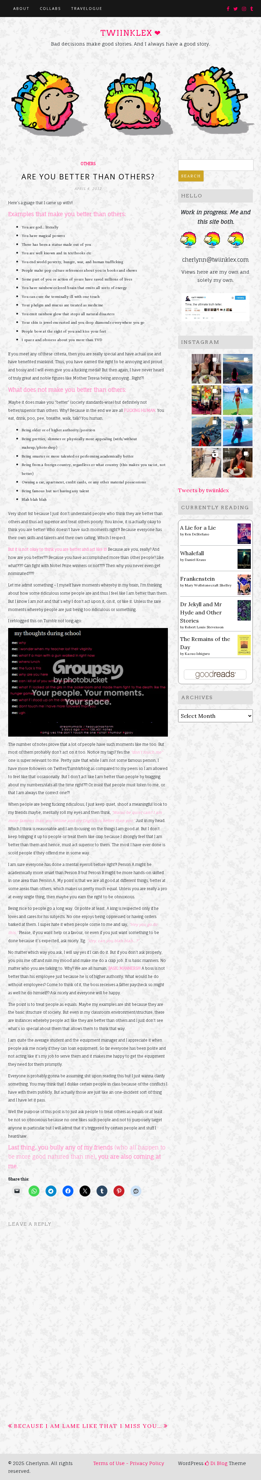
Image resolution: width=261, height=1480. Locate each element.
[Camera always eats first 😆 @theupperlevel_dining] (206, 366)
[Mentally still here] (237, 429)
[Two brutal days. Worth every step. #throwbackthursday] (206, 429)
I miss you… (141, 1425)
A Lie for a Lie (198, 527)
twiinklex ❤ (130, 33)
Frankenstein (197, 578)
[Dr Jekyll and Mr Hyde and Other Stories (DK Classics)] (244, 609)
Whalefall (192, 553)
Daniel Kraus (195, 560)
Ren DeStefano (197, 534)
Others (88, 163)
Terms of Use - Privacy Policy (128, 1463)
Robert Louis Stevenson (204, 627)
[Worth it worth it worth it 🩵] (237, 398)
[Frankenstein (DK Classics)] (244, 584)
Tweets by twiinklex (203, 490)
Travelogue (86, 8)
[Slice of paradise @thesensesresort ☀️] (206, 460)
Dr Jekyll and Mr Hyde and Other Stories (201, 612)
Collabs (50, 8)
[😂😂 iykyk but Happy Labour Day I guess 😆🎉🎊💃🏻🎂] (237, 460)
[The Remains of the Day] (244, 644)
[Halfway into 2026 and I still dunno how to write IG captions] (206, 398)
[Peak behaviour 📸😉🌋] (237, 366)
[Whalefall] (244, 558)
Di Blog (218, 1463)
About (21, 8)
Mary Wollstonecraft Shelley (208, 585)
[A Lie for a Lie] (244, 533)
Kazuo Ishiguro (197, 653)
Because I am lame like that (66, 1425)
